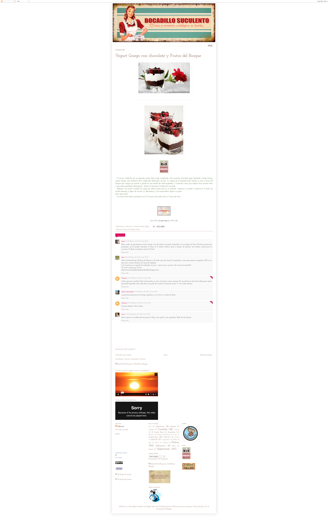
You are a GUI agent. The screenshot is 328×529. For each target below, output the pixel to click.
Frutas (175, 434)
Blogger (169, 509)
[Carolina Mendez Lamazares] (116, 455)
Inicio (166, 355)
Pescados (165, 442)
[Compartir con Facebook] (162, 226)
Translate (164, 459)
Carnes (151, 429)
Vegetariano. (163, 449)
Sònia (123, 257)
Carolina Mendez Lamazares (121, 452)
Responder (125, 252)
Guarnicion (153, 437)
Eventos (151, 434)
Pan (150, 442)
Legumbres (166, 439)
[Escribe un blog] (159, 226)
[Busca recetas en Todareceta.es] (123, 474)
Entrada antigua (206, 355)
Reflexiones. (161, 446)
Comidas (162, 429)
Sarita (123, 241)
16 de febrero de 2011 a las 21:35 (139, 303)
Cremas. (176, 429)
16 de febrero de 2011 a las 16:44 (139, 278)
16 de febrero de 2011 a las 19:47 (145, 292)
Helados (177, 437)
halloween (167, 437)
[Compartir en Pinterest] (164, 226)
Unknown (124, 278)
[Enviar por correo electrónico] (157, 226)
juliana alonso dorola (127, 291)
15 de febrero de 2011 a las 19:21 (136, 241)
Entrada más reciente (123, 355)
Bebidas (173, 426)
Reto (173, 446)
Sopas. (151, 449)
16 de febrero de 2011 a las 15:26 (136, 257)
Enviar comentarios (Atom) (135, 359)
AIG (150, 426)
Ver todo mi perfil (121, 430)
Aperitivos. (160, 426)
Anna (123, 314)
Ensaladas (171, 432)
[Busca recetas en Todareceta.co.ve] (123, 479)
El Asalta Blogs (158, 432)
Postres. (138, 229)
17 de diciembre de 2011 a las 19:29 (137, 314)
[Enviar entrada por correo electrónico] (153, 226)
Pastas (157, 442)
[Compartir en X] (160, 226)
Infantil (154, 439)
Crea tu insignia (118, 457)
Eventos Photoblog (129, 229)
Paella (175, 439)
